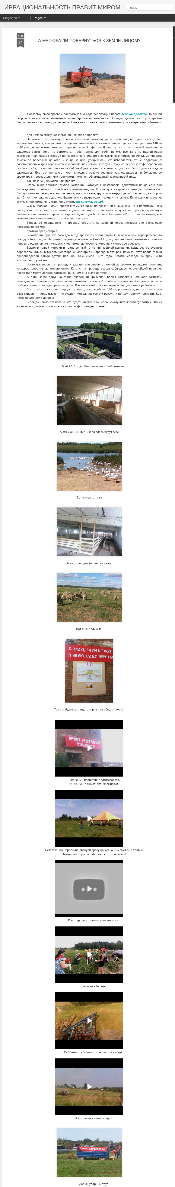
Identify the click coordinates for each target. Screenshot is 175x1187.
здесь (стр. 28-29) (89, 201)
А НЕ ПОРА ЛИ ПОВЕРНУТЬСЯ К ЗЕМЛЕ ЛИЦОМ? (89, 40)
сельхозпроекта (134, 114)
